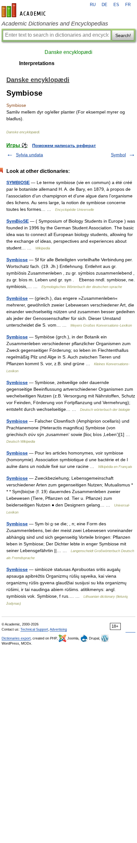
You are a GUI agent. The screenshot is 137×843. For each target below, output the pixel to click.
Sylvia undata (29, 154)
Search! (123, 35)
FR (128, 5)
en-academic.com (24, 10)
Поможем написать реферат (64, 145)
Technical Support (34, 629)
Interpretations (36, 63)
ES (116, 5)
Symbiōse (17, 298)
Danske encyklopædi (68, 52)
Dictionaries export (16, 638)
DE (104, 5)
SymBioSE (17, 221)
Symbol (118, 154)
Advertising (58, 629)
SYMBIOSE (18, 182)
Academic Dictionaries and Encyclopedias (55, 23)
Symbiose (17, 259)
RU (93, 5)
